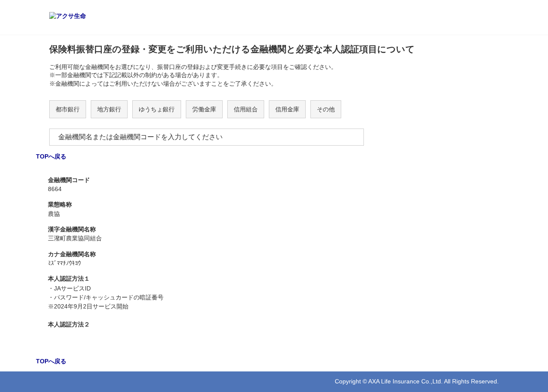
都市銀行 (68, 109)
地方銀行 (109, 109)
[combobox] (206, 137)
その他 (326, 109)
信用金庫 (287, 109)
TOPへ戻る (51, 156)
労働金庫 (204, 109)
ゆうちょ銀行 (157, 109)
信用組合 (246, 109)
